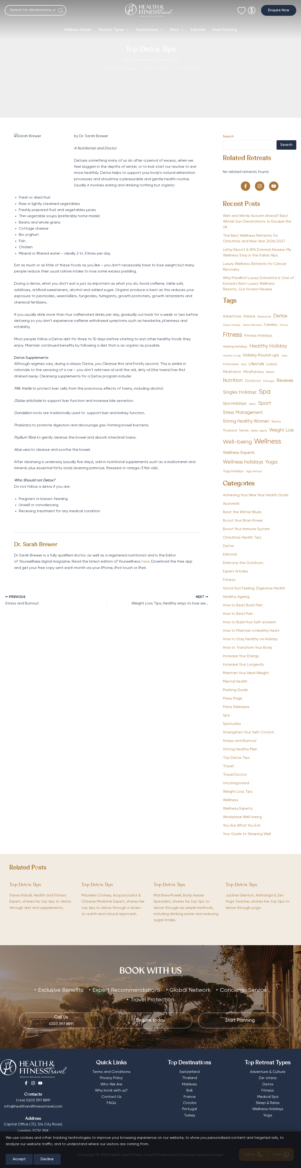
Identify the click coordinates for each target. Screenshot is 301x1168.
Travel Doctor (235, 775)
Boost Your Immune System (246, 529)
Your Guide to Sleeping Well (247, 834)
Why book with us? (111, 1090)
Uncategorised (236, 783)
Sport (264, 403)
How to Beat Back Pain (243, 605)
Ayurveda (231, 504)
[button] (278, 10)
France (190, 1097)
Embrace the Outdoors (243, 563)
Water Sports (259, 430)
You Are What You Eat (242, 826)
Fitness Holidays (258, 336)
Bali (189, 1090)
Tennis (276, 421)
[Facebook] (26, 1083)
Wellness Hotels (77, 30)
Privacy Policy (111, 1078)
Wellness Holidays (267, 1109)
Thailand (230, 430)
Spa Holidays (235, 404)
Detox (280, 316)
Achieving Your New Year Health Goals (256, 495)
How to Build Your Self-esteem (249, 622)
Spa (265, 392)
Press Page (232, 698)
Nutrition (233, 380)
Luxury (271, 364)
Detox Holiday (232, 325)
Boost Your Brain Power (243, 521)
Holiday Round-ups (261, 355)
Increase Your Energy (241, 656)
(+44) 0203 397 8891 (33, 1100)
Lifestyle (256, 364)
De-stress (268, 1078)
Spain (252, 404)
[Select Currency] (251, 8)
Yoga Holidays (233, 471)
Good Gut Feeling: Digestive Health (254, 588)
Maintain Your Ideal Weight (246, 673)
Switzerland (189, 1072)
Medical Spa (267, 1097)
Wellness (267, 441)
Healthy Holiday (268, 346)
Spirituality (232, 724)
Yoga (271, 462)
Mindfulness (253, 372)
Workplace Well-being (242, 817)
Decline (47, 1159)
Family (284, 325)
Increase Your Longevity (243, 665)
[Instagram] (33, 1083)
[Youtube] (40, 1083)
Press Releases (236, 707)
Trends (244, 430)
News (270, 372)
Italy (243, 364)
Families (270, 325)
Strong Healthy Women (246, 421)
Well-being (237, 442)
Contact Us (111, 1097)
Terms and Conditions (111, 1072)
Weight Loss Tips (238, 792)
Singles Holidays (240, 392)
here (145, 562)
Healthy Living (232, 356)
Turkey (189, 1115)
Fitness (232, 335)
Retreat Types (111, 30)
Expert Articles (235, 571)
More (174, 30)
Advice (249, 316)
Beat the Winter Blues (242, 512)
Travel (228, 766)
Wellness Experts (239, 453)
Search (228, 136)
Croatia (189, 1103)
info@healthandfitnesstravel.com (33, 1106)
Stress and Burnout (240, 741)
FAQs (111, 1103)
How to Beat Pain (238, 614)
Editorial (198, 30)
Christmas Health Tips (242, 538)
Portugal (268, 381)
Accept (19, 1159)
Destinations (147, 30)
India (284, 356)
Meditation (232, 372)
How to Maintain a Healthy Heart (251, 631)
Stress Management (243, 413)
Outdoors (253, 381)
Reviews (285, 380)
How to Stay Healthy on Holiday (250, 639)
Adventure (232, 316)
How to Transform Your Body (247, 648)
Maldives (189, 1084)
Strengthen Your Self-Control (248, 732)
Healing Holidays (235, 346)
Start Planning (224, 30)
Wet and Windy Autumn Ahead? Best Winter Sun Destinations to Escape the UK (257, 221)
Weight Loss (281, 430)
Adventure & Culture (267, 1072)
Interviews (231, 364)
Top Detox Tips (236, 758)
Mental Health (235, 682)
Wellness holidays (243, 462)
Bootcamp (264, 316)
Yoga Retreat (254, 471)
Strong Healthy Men (240, 749)
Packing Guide (235, 690)
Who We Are (111, 1084)
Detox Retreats (252, 325)
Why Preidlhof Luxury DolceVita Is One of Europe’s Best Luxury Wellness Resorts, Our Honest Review (258, 283)
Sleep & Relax (268, 1103)
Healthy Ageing (236, 597)
